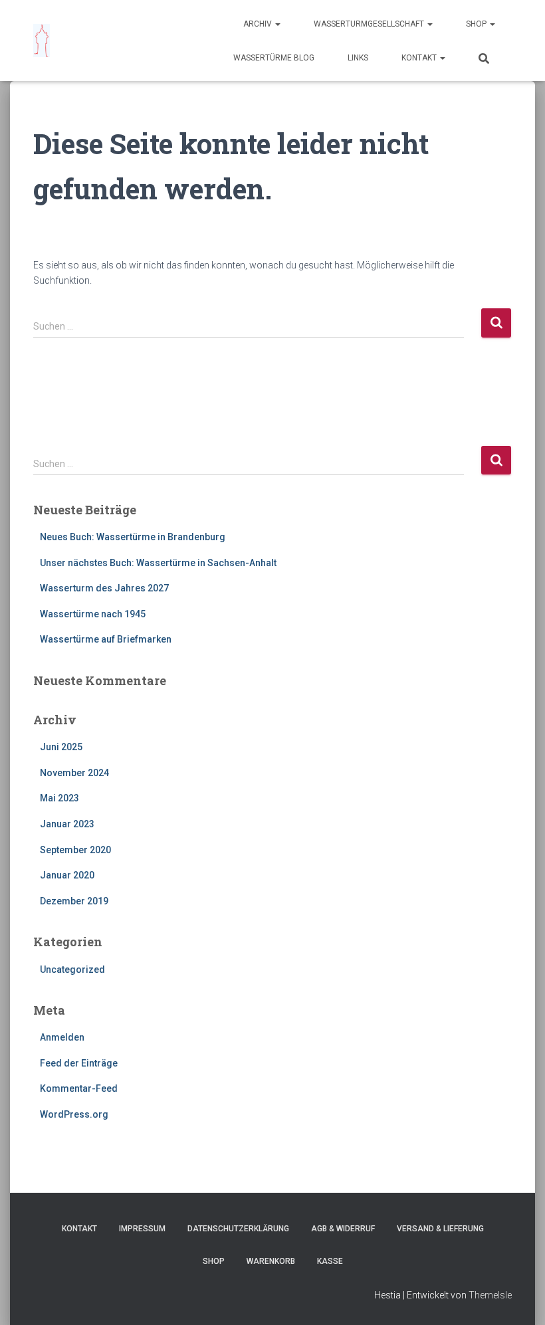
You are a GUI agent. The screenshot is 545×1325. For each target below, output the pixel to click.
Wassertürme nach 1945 (93, 614)
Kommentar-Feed (79, 1088)
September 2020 (75, 850)
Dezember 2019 (74, 901)
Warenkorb (271, 1261)
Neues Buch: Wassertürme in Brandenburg (132, 537)
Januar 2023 (67, 824)
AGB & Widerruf (343, 1228)
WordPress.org (74, 1114)
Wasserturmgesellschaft (370, 24)
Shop (477, 24)
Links (358, 57)
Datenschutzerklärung (238, 1228)
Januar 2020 (67, 875)
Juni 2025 (61, 747)
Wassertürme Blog (273, 57)
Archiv (258, 24)
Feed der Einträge (79, 1063)
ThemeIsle (490, 1295)
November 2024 (74, 772)
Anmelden (62, 1037)
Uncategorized (72, 969)
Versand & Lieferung (440, 1228)
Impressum (142, 1228)
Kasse (330, 1261)
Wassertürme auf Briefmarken (105, 639)
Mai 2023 (59, 798)
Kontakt (420, 57)
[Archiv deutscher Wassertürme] (41, 40)
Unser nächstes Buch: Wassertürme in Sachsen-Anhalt (158, 563)
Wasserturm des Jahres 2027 (104, 588)
